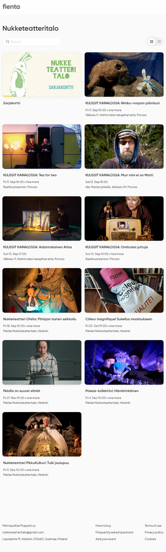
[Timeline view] (159, 41)
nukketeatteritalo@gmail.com (23, 532)
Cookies (150, 539)
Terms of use (153, 525)
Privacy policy (154, 532)
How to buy (103, 525)
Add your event (106, 539)
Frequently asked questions (114, 532)
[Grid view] (151, 41)
